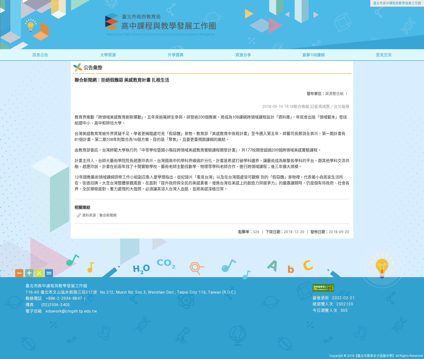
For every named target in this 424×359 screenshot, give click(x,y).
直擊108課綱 (313, 55)
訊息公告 (40, 55)
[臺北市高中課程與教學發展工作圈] (212, 24)
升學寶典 (176, 55)
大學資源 (108, 55)
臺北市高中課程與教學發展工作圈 (397, 3)
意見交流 (384, 55)
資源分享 (243, 55)
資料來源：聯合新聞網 (99, 215)
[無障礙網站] (323, 290)
